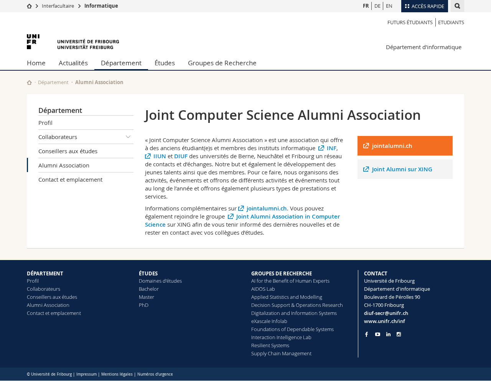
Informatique (101, 5)
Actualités (73, 62)
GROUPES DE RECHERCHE (281, 273)
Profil (45, 122)
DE (377, 5)
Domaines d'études (160, 280)
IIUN (159, 156)
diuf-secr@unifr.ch (386, 313)
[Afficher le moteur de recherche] (457, 6)
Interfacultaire (58, 5)
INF (331, 148)
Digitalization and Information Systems (294, 313)
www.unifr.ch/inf (384, 321)
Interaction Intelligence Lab (281, 337)
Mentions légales (117, 374)
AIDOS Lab (263, 288)
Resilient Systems (270, 345)
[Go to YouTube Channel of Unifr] (377, 334)
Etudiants (451, 22)
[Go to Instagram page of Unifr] (399, 334)
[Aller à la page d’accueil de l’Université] (73, 41)
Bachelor (149, 288)
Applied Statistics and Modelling (286, 296)
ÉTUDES (148, 273)
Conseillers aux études (67, 151)
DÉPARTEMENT (45, 273)
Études (165, 62)
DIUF (181, 156)
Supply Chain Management (281, 353)
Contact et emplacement (70, 179)
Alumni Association (63, 165)
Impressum (86, 374)
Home (36, 62)
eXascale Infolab (269, 321)
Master (146, 296)
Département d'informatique (423, 47)
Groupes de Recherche (222, 62)
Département (121, 62)
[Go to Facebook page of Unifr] (366, 334)
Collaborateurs (57, 137)
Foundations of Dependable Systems (292, 329)
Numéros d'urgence (155, 374)
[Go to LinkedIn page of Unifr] (388, 334)
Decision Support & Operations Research (297, 304)
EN (389, 5)
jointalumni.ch (267, 208)
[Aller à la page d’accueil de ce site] (29, 82)
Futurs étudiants (410, 22)
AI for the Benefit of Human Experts (290, 280)
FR (366, 5)
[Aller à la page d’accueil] (29, 5)
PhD (143, 304)
